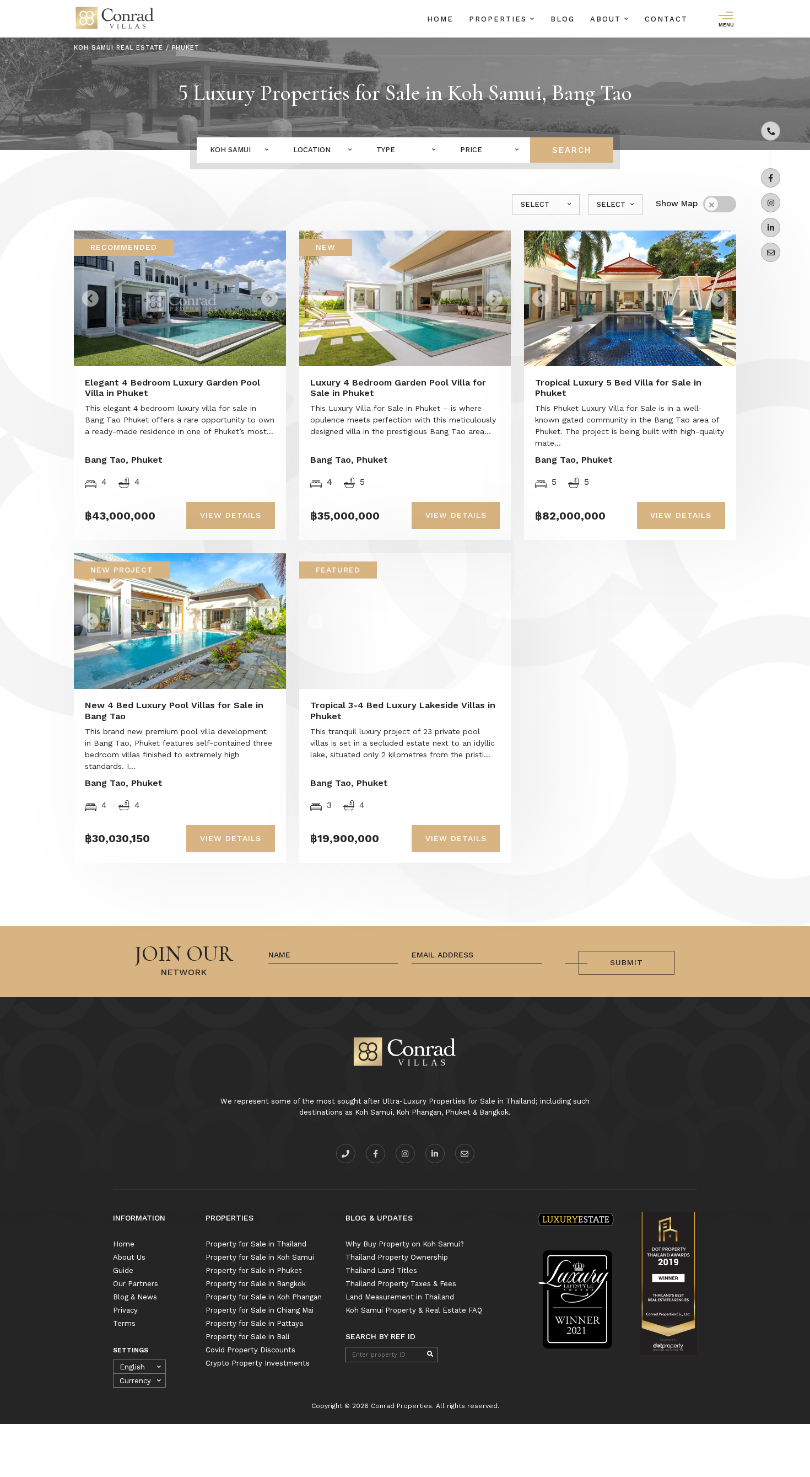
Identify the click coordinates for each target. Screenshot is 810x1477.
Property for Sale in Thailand (256, 1244)
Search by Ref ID (380, 1336)
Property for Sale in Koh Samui (260, 1257)
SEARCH (571, 150)
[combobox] (238, 150)
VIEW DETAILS (230, 515)
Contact (666, 19)
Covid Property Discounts (250, 1350)
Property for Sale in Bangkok (256, 1284)
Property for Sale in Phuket (254, 1270)
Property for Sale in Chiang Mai (260, 1310)
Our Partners (135, 1284)
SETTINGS (130, 1350)
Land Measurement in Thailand (399, 1297)
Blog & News (135, 1297)
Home (440, 19)
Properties (499, 19)
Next (252, 294)
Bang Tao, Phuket (124, 459)
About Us (129, 1257)
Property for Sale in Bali (247, 1336)
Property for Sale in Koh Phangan (264, 1297)
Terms (124, 1323)
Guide (123, 1270)
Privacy (125, 1310)
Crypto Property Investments (258, 1363)
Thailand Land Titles (381, 1270)
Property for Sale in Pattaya (254, 1323)
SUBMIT (626, 962)
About (607, 19)
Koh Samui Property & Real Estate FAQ (413, 1310)
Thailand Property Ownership (396, 1257)
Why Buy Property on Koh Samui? (404, 1244)
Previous (114, 294)
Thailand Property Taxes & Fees (400, 1284)
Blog (562, 19)
